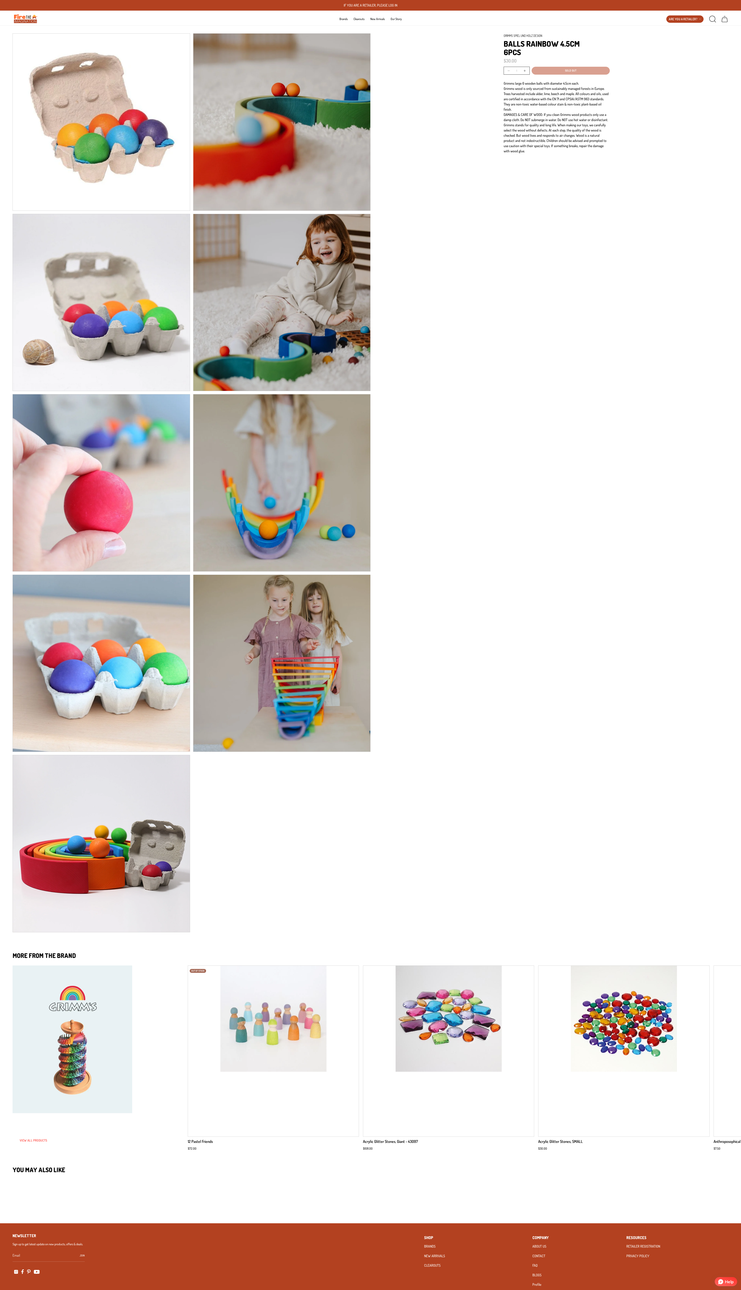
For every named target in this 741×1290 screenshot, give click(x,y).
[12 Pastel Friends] (273, 1051)
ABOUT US (539, 1246)
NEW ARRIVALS (434, 1256)
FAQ (535, 1265)
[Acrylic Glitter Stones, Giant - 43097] (448, 1051)
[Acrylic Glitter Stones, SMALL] (623, 1051)
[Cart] (725, 19)
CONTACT (538, 1256)
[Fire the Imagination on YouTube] (37, 1272)
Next (732, 1051)
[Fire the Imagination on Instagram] (16, 1272)
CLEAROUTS (432, 1265)
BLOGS (536, 1275)
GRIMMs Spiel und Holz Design (523, 36)
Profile (536, 1284)
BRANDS (430, 1246)
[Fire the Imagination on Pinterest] (29, 1271)
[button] (344, 18)
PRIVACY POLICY (637, 1256)
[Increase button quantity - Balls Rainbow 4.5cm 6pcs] (524, 70)
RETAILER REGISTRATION (643, 1246)
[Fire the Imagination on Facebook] (22, 1271)
